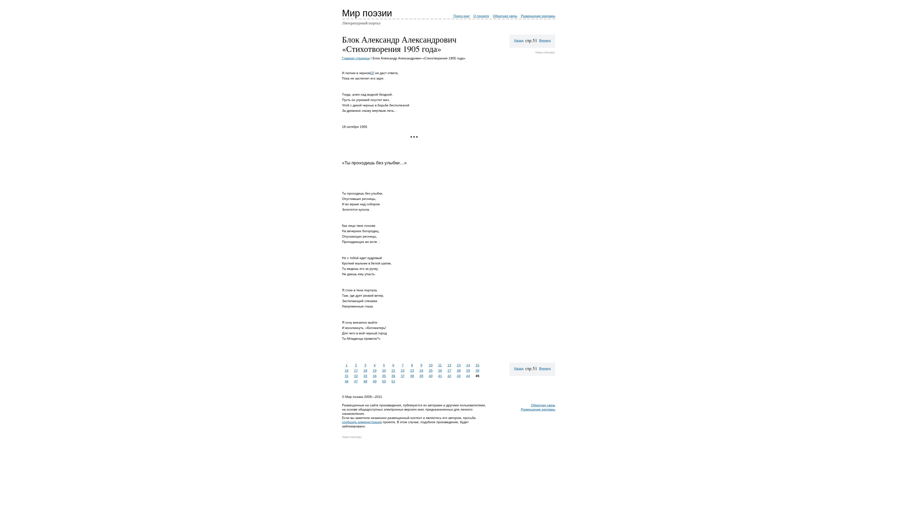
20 (384, 370)
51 (393, 381)
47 (356, 381)
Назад (518, 40)
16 (347, 370)
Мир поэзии (367, 13)
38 (412, 376)
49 (375, 381)
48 (365, 381)
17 (356, 370)
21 (393, 370)
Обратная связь (505, 16)
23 (412, 370)
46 (347, 381)
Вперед (545, 40)
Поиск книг (461, 16)
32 (356, 376)
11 (440, 365)
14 (468, 365)
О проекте (481, 16)
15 (477, 365)
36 (393, 376)
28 (459, 370)
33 (365, 376)
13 (459, 365)
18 (365, 370)
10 (431, 365)
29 (468, 370)
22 (403, 370)
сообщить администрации (362, 422)
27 (449, 370)
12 (449, 365)
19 (375, 370)
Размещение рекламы (538, 16)
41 (440, 376)
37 (403, 376)
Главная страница (356, 58)
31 (347, 376)
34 (375, 376)
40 (431, 376)
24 (421, 370)
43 (459, 376)
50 (384, 381)
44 (468, 376)
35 (384, 376)
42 (449, 376)
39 (421, 376)
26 (440, 370)
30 (477, 370)
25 (431, 370)
